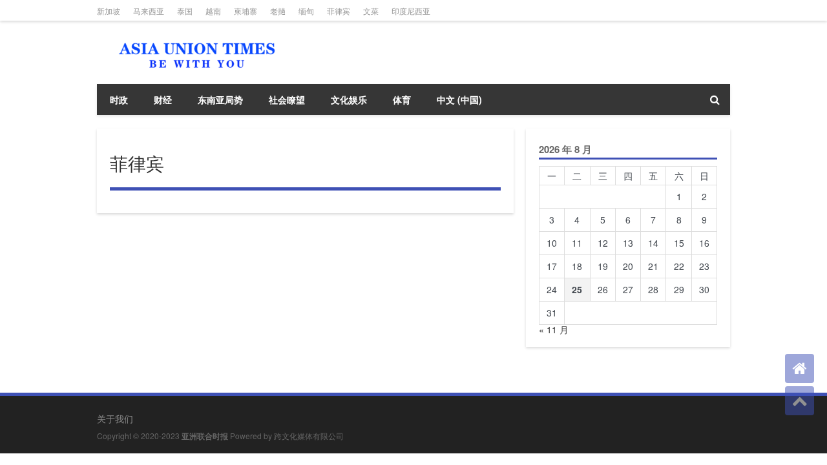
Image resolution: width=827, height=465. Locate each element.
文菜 (371, 10)
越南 (213, 10)
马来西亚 (148, 10)
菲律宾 (338, 10)
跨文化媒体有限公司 (309, 435)
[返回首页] (799, 368)
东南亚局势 (220, 99)
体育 (402, 99)
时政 (119, 99)
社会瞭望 (287, 99)
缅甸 (306, 10)
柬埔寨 (245, 10)
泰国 (185, 10)
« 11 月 (554, 329)
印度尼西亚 (411, 10)
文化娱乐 (349, 99)
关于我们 (115, 418)
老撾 (278, 10)
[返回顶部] (799, 400)
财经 (163, 99)
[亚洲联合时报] (194, 38)
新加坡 (108, 10)
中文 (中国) (459, 99)
